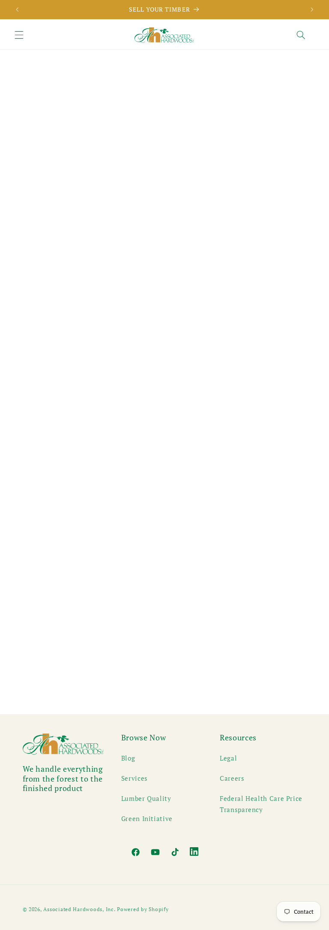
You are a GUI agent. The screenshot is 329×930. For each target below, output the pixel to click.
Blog (128, 758)
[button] (19, 35)
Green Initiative (147, 819)
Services (134, 778)
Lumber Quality (146, 798)
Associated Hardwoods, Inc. (79, 909)
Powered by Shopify (142, 909)
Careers (232, 778)
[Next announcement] (311, 9)
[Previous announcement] (17, 9)
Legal (228, 758)
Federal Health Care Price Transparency (261, 804)
